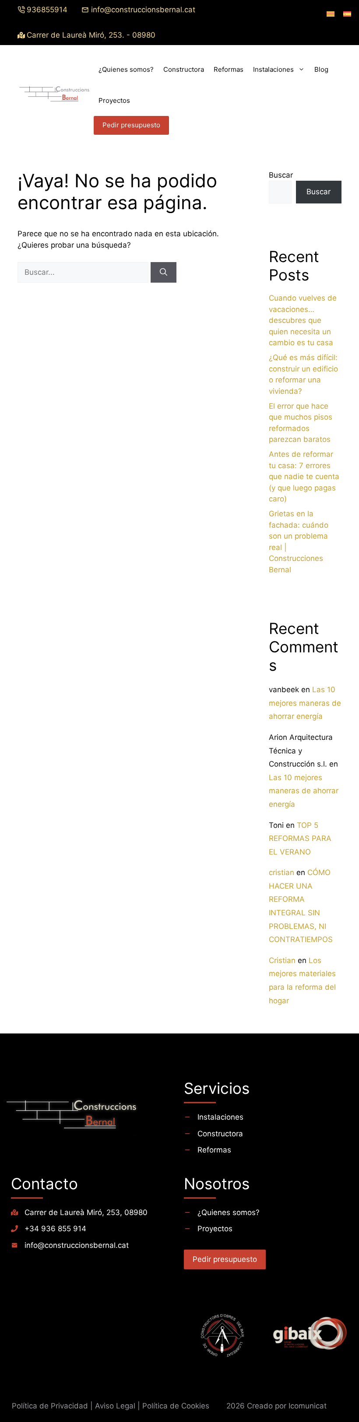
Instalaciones (273, 69)
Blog (321, 69)
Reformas (228, 69)
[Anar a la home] (93, 1119)
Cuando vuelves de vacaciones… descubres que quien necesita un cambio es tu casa (303, 320)
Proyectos (114, 100)
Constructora (183, 69)
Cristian (282, 960)
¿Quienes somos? (126, 69)
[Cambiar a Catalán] (330, 14)
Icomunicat (308, 1405)
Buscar (281, 175)
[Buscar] (163, 272)
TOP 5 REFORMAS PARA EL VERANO (300, 838)
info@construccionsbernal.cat (144, 9)
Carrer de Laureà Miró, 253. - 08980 (91, 35)
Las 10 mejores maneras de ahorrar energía (305, 703)
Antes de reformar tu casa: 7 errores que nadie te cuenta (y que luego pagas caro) (304, 476)
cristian (281, 872)
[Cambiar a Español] (347, 14)
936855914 (47, 9)
